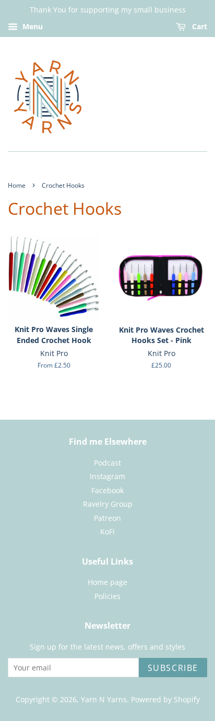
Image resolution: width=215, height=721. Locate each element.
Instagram (107, 476)
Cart (198, 26)
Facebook (107, 490)
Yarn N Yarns (104, 699)
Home (17, 185)
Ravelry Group (108, 504)
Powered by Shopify (165, 699)
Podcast (107, 463)
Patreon (107, 518)
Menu (31, 26)
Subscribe (173, 668)
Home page (107, 582)
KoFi (107, 531)
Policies (107, 596)
